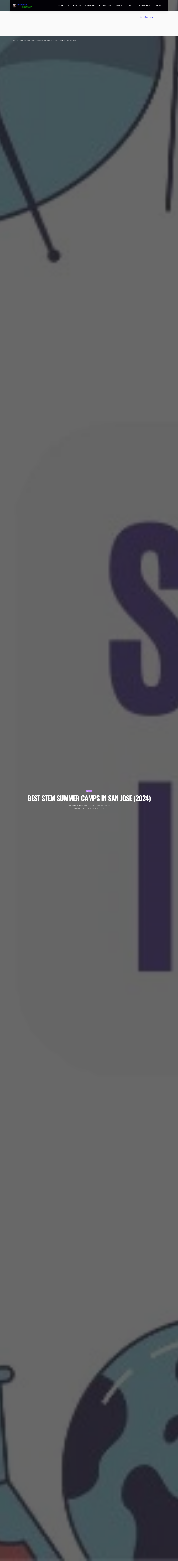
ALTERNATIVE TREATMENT (81, 5)
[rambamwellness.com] (22, 6)
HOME (61, 5)
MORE (159, 5)
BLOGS (119, 5)
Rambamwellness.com (78, 805)
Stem (89, 791)
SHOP (129, 5)
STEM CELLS (105, 5)
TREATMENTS (143, 5)
